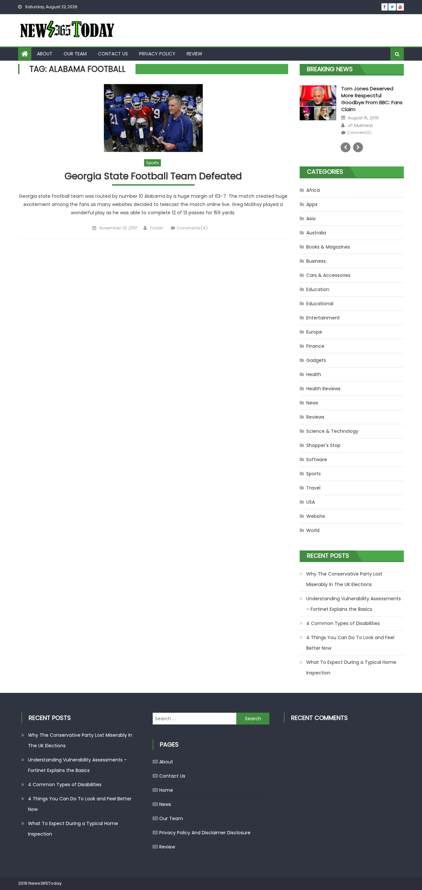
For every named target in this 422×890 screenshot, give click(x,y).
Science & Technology (332, 431)
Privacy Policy (157, 53)
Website (315, 516)
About (44, 53)
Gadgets (316, 360)
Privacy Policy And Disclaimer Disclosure (205, 832)
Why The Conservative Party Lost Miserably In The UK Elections (344, 579)
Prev (345, 147)
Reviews (315, 417)
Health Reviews (323, 388)
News (312, 403)
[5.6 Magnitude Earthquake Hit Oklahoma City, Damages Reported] (318, 109)
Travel (313, 488)
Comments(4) (192, 228)
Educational (319, 303)
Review (194, 53)
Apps (311, 204)
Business (316, 261)
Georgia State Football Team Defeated (153, 176)
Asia (311, 218)
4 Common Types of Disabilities (343, 623)
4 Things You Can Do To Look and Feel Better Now (350, 642)
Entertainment (323, 317)
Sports (152, 162)
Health (313, 374)
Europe (314, 332)
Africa (313, 190)
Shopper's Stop (323, 445)
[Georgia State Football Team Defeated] (153, 118)
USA (310, 502)
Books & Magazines (328, 247)
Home (166, 790)
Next (358, 147)
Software (316, 459)
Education (317, 289)
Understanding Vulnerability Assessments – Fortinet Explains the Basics (353, 603)
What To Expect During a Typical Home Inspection (351, 667)
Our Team (75, 53)
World (312, 530)
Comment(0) (359, 125)
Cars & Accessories (328, 275)
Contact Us (113, 53)
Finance (315, 346)
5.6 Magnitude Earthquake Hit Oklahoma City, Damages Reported (372, 95)
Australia (316, 232)
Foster (156, 228)
